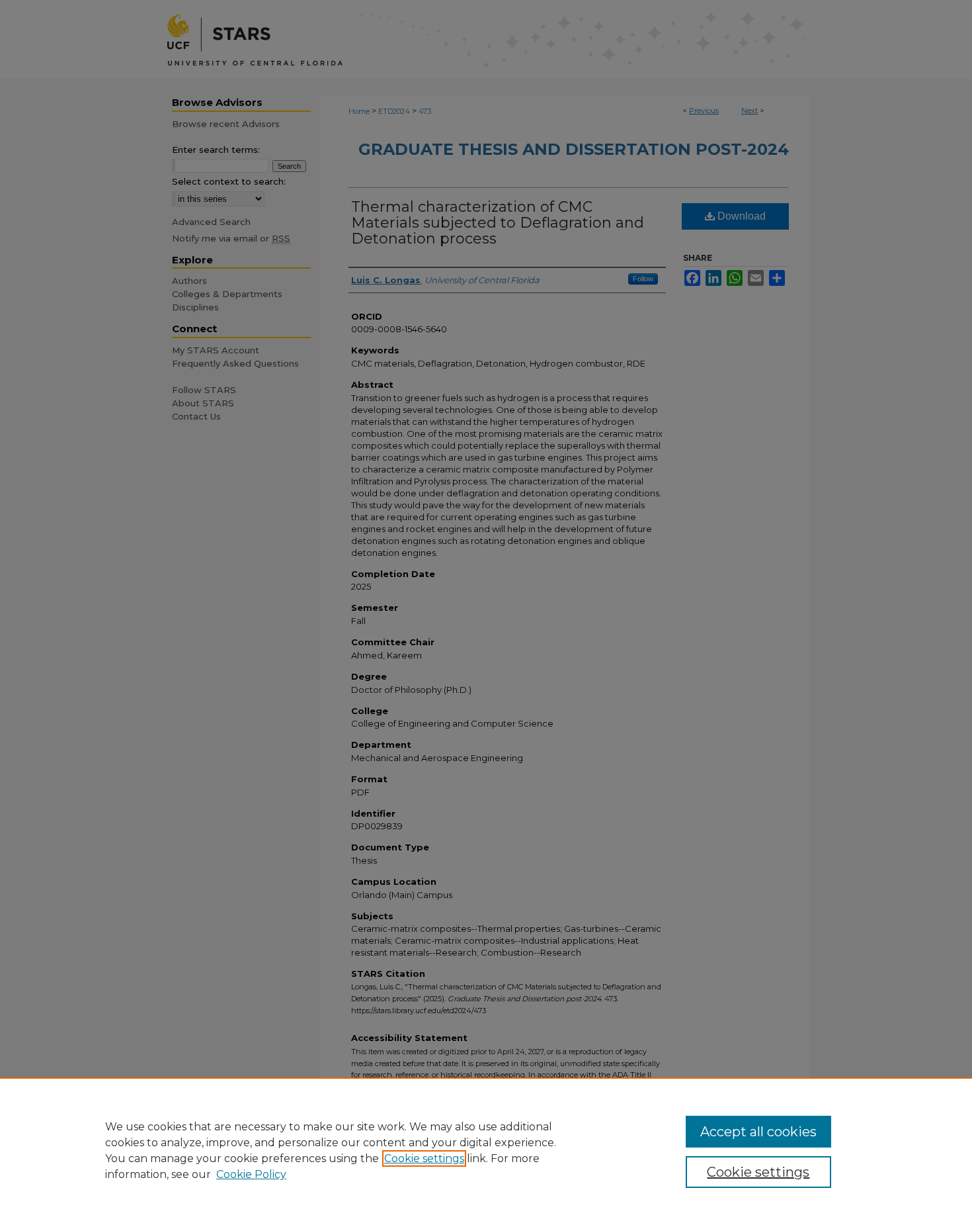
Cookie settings (424, 1158)
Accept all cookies (758, 1132)
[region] (486, 1150)
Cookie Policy (251, 1174)
